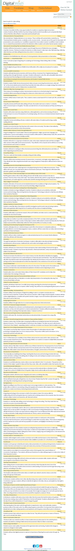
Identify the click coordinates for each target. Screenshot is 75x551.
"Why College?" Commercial (10, 181)
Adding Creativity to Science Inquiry (12, 204)
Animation (6, 239)
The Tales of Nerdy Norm (10, 495)
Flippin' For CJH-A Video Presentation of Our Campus (17, 327)
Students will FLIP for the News (11, 456)
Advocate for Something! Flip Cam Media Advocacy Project (19, 46)
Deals (33, 10)
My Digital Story (7, 383)
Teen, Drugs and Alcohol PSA (11, 470)
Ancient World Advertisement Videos (13, 233)
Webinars (26, 10)
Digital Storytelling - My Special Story (13, 290)
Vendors (32, 548)
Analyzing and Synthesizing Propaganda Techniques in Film (18, 225)
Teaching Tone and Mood (10, 462)
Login (67, 1)
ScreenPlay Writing (8, 153)
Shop (31, 8)
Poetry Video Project (9, 415)
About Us (40, 10)
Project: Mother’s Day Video (10, 425)
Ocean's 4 (6, 391)
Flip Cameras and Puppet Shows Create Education (16, 313)
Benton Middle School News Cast (12, 65)
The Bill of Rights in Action (10, 477)
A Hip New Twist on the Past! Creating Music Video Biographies (20, 188)
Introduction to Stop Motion (11, 352)
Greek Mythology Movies (10, 95)
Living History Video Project (10, 124)
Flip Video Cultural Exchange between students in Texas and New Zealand (22, 319)
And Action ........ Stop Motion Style (12, 58)
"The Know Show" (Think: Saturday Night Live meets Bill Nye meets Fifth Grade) (24, 173)
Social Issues (6, 442)
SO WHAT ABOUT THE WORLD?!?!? (13, 435)
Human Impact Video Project (11, 101)
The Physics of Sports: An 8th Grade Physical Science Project (19, 485)
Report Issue (36, 548)
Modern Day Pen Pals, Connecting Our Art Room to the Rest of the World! (22, 377)
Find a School (45, 8)
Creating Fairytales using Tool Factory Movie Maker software (19, 276)
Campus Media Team (9, 263)
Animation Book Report (9, 245)
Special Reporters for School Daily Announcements (17, 165)
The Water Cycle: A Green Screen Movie (14, 503)
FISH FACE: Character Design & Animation (14, 305)
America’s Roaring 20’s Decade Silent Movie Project (17, 216)
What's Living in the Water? (10, 523)
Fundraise (19, 8)
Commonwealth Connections (11, 71)
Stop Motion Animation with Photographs (14, 448)
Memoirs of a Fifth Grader (10, 372)
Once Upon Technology (9, 399)
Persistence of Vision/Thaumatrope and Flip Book (16, 405)
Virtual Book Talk (7, 511)
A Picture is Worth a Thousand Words (13, 36)
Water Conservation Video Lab (11, 517)
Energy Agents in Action (9, 300)
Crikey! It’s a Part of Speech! (10, 282)
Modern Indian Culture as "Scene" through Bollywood (17, 130)
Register (70, 1)
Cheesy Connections (9, 270)
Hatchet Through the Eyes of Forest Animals (15, 343)
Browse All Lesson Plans (9, 23)
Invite (29, 548)
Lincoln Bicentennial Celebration (12, 366)
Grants (18, 10)
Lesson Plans (9, 10)
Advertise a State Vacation (10, 210)
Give (7, 8)
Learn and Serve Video (9, 360)
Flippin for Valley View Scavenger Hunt (13, 89)
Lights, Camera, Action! (9, 118)
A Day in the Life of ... (8, 28)
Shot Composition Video (10, 157)
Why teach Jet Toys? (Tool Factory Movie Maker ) (16, 530)
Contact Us (42, 548)
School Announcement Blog (10, 146)
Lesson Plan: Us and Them (10, 110)
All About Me (6, 54)
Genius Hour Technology (9, 335)
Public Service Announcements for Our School (15, 138)
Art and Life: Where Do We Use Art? (12, 253)
